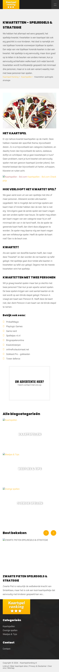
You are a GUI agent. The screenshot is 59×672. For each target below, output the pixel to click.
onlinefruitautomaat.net (17, 349)
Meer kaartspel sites (19, 666)
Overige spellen (10, 630)
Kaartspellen (26, 77)
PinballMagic (12, 322)
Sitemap (10, 668)
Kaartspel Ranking (11, 77)
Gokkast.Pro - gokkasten (18, 354)
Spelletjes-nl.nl (13, 336)
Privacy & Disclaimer (38, 666)
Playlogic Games (14, 326)
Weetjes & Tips (10, 634)
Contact (6, 649)
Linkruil (6, 666)
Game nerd (11, 331)
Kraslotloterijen (13, 345)
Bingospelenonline (15, 340)
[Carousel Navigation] (49, 533)
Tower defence (13, 359)
